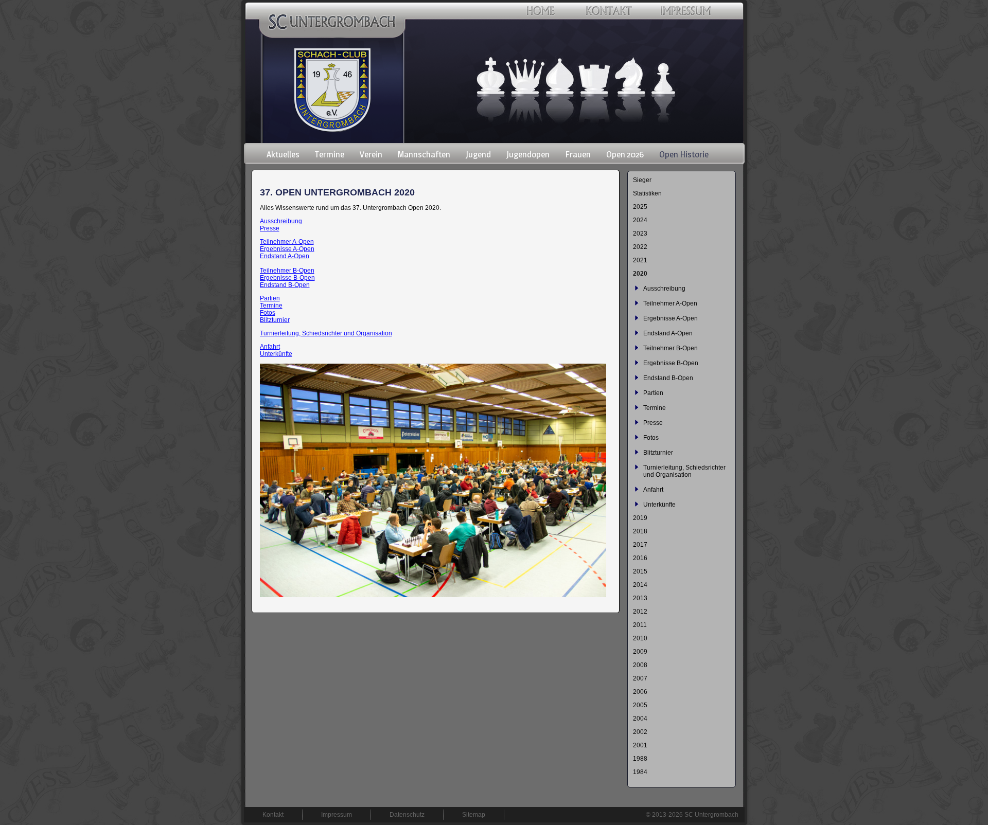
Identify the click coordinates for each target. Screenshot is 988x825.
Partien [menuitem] (653, 393)
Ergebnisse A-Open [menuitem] (670, 318)
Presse (269, 228)
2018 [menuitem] (640, 531)
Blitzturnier (275, 320)
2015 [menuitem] (640, 571)
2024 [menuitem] (640, 220)
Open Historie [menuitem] (684, 154)
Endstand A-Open (284, 256)
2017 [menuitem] (640, 544)
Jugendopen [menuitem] (528, 154)
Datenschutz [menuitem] (407, 814)
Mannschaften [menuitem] (424, 154)
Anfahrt (270, 346)
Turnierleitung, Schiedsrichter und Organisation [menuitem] (684, 471)
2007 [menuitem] (640, 678)
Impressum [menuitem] (336, 814)
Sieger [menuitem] (642, 180)
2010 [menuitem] (640, 638)
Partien (270, 298)
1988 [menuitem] (640, 758)
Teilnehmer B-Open (287, 270)
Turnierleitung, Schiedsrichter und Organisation (326, 333)
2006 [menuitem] (640, 691)
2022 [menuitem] (640, 246)
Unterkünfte (276, 353)
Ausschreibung (281, 221)
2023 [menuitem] (640, 233)
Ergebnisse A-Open (287, 249)
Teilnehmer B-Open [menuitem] (670, 348)
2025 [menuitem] (640, 206)
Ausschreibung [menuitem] (664, 288)
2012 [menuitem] (640, 611)
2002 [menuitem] (640, 732)
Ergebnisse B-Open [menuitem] (670, 363)
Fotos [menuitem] (651, 437)
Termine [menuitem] (329, 154)
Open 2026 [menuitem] (625, 154)
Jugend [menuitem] (478, 154)
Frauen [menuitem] (578, 154)
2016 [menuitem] (640, 558)
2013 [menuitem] (640, 598)
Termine (271, 305)
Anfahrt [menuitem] (653, 489)
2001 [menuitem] (640, 745)
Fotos (267, 312)
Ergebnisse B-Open (287, 277)
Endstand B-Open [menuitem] (668, 378)
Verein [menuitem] (371, 154)
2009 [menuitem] (640, 651)
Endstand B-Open (285, 285)
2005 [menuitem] (640, 705)
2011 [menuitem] (640, 625)
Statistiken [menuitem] (647, 193)
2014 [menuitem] (640, 584)
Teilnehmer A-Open (287, 241)
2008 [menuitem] (640, 665)
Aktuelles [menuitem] (283, 154)
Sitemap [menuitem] (473, 814)
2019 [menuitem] (640, 518)
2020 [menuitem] (640, 273)
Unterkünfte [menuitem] (659, 504)
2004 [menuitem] (640, 718)
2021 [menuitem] (640, 260)
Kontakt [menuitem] (273, 814)
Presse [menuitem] (653, 422)
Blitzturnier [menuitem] (658, 452)
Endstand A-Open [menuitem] (668, 333)
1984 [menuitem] (640, 772)
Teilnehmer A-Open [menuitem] (670, 303)
